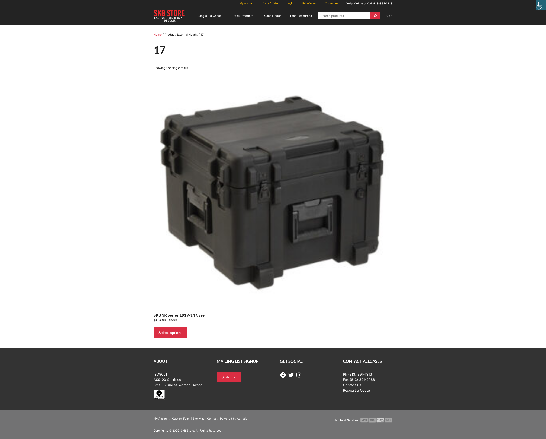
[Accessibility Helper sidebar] (541, 5)
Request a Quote (356, 390)
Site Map (199, 418)
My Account (162, 418)
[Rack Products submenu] (255, 16)
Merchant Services (345, 420)
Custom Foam (181, 418)
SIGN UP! (229, 377)
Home (158, 34)
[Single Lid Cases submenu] (223, 16)
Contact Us (352, 385)
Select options (170, 333)
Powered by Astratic (233, 418)
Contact (212, 418)
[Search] (375, 15)
